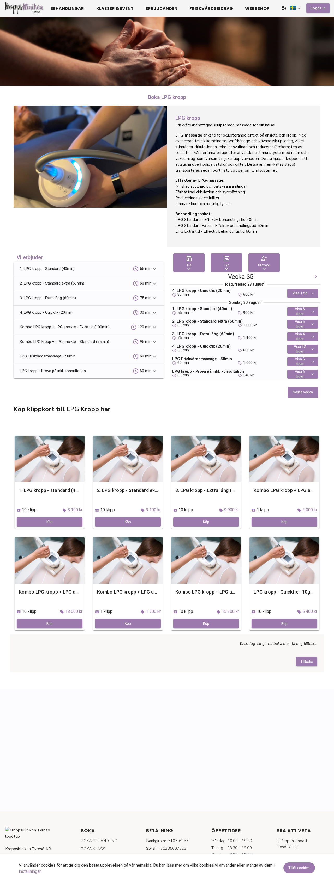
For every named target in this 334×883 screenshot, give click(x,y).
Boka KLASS (93, 848)
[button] (296, 8)
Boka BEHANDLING (99, 840)
